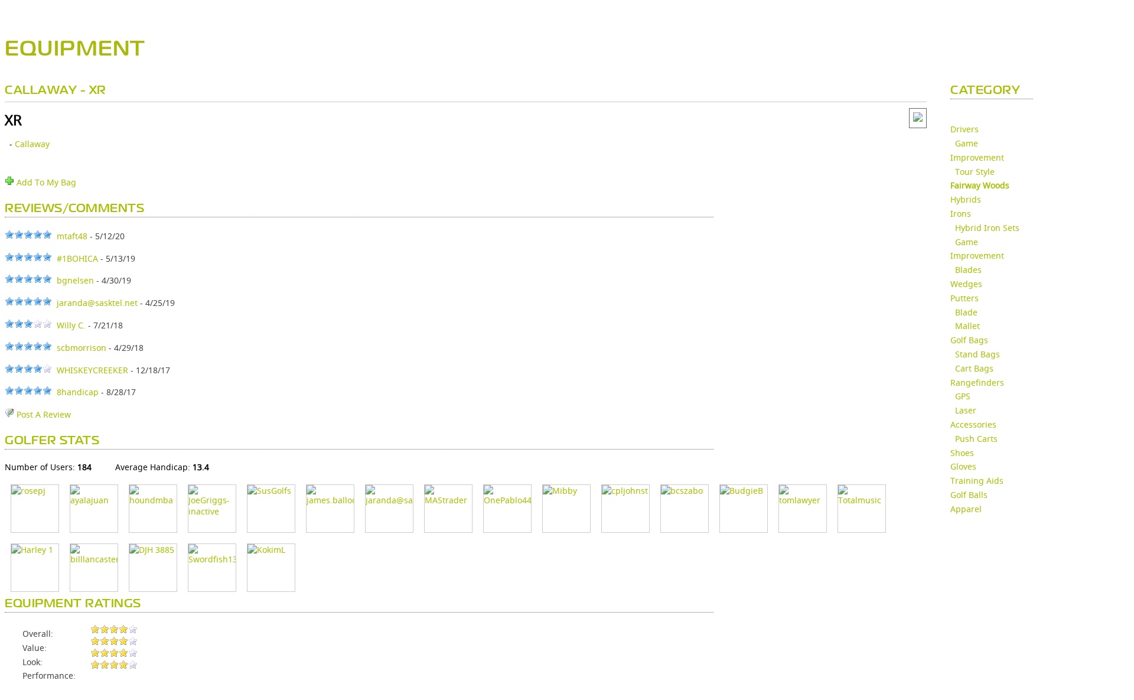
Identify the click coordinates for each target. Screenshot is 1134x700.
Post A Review (42, 414)
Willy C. (71, 325)
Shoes (962, 452)
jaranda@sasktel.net (97, 302)
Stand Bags (977, 354)
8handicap (78, 392)
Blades (968, 269)
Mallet (967, 325)
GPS (962, 396)
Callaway (32, 143)
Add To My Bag (45, 182)
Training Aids (976, 480)
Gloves (963, 466)
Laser (965, 410)
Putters (964, 298)
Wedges (966, 283)
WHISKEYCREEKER (92, 370)
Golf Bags (969, 340)
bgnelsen (75, 280)
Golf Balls (969, 494)
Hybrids (965, 199)
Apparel (966, 509)
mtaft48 (72, 236)
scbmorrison (81, 347)
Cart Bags (974, 368)
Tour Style (975, 171)
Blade (966, 312)
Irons (960, 213)
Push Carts (976, 438)
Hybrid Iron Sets (987, 227)
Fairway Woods (979, 185)
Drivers (964, 129)
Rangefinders (977, 382)
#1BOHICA (77, 258)
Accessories (973, 424)
